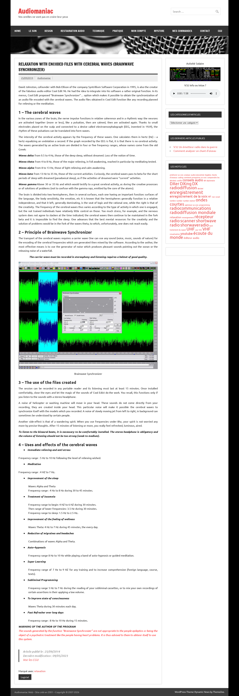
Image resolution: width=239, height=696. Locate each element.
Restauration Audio (73, 31)
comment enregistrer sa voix (195, 177)
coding (180, 177)
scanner (187, 220)
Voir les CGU (30, 660)
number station (189, 200)
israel (218, 196)
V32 (200, 229)
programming (204, 205)
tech (211, 225)
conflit (179, 180)
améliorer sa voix (177, 174)
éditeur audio (191, 237)
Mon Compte (138, 31)
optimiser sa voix (192, 205)
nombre (173, 200)
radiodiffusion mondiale (193, 212)
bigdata (208, 174)
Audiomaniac (35, 11)
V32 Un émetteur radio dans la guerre (195, 146)
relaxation (40, 671)
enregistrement (186, 192)
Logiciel (25, 677)
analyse (187, 174)
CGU (220, 31)
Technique (99, 31)
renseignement (188, 217)
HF (209, 196)
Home (17, 31)
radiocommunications (190, 208)
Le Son (33, 31)
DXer (174, 183)
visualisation (175, 234)
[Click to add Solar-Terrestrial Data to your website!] (195, 80)
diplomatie (210, 180)
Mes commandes (182, 31)
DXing (186, 183)
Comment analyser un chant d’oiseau (194, 150)
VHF (206, 229)
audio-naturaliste (197, 174)
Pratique (118, 31)
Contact (205, 31)
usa (196, 229)
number (179, 200)
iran (213, 196)
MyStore (159, 31)
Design (49, 31)
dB (205, 180)
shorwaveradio (194, 224)
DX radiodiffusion (184, 185)
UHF (190, 229)
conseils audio (193, 180)
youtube (186, 233)
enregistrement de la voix (188, 196)
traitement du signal (178, 229)
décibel (200, 188)
